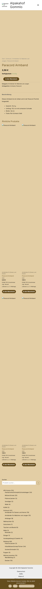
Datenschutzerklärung (27, 586)
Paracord (18, 86)
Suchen (4, 479)
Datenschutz (21, 571)
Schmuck (8, 58)
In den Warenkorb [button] (9, 291)
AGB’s (21, 574)
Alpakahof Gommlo (17, 5)
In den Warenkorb (11, 79)
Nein (15, 586)
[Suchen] (38, 483)
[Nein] (40, 584)
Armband (13, 86)
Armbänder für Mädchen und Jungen (18, 84)
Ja (10, 586)
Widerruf (21, 576)
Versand (7, 284)
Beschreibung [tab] (6, 94)
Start (3, 58)
